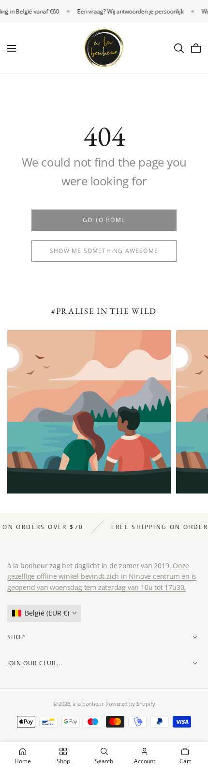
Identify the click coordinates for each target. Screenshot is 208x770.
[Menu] (11, 48)
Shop (16, 637)
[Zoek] (179, 48)
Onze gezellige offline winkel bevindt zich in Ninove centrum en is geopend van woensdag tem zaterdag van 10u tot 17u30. (101, 576)
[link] (104, 220)
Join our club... (34, 663)
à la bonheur (88, 703)
